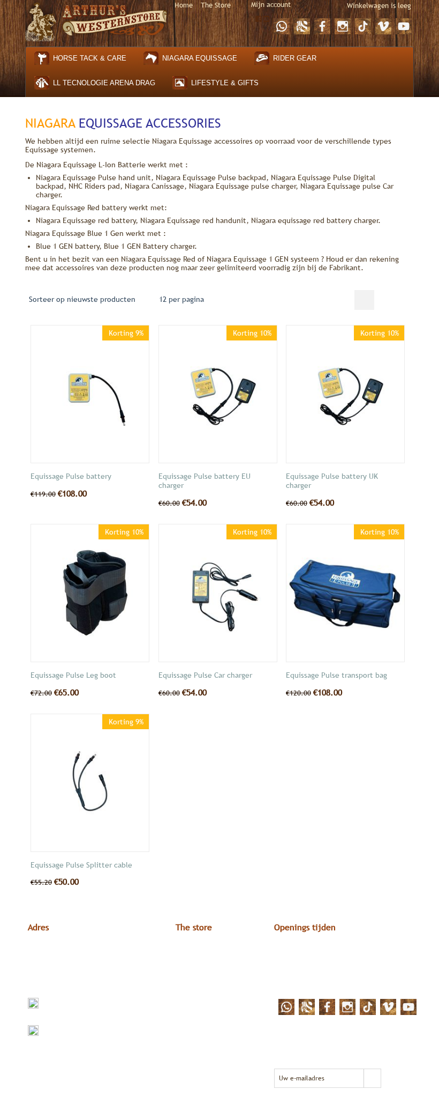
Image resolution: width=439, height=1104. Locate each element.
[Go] (372, 1078)
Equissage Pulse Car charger (205, 675)
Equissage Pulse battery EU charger (204, 481)
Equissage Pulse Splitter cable (81, 865)
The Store (216, 5)
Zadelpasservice (203, 988)
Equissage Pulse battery (71, 476)
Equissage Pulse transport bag (336, 675)
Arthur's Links (198, 950)
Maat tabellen (199, 959)
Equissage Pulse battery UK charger (332, 481)
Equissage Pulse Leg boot (73, 675)
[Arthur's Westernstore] (96, 20)
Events (187, 998)
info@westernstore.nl (77, 1002)
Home (184, 5)
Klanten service (202, 969)
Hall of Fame (197, 979)
